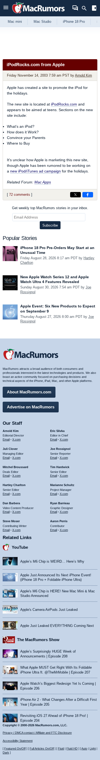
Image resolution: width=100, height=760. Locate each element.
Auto (84, 748)
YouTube (20, 547)
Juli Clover (10, 448)
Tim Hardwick (59, 467)
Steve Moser (11, 521)
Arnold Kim (83, 75)
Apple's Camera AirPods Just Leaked (49, 610)
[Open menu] (6, 8)
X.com (16, 439)
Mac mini (15, 22)
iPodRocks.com (64, 104)
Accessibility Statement (18, 740)
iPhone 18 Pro (74, 22)
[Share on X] (75, 194)
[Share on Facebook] (87, 194)
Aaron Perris (58, 521)
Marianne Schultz (62, 485)
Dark (6, 752)
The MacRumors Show (38, 639)
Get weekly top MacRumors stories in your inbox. (50, 208)
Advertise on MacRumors (30, 407)
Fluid (61, 748)
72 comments (19, 195)
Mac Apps (42, 182)
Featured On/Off (15, 748)
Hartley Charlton (14, 485)
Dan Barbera (11, 503)
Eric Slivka (57, 430)
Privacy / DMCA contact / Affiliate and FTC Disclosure (37, 732)
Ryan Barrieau (60, 503)
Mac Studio (42, 22)
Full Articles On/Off (42, 748)
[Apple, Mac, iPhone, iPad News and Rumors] (38, 14)
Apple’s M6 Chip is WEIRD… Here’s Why (52, 561)
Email (6, 439)
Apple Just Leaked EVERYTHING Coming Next (57, 626)
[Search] (86, 8)
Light (93, 748)
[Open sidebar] (94, 9)
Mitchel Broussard (15, 467)
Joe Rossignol (60, 448)
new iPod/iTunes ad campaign (35, 171)
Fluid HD (72, 748)
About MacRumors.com (29, 392)
